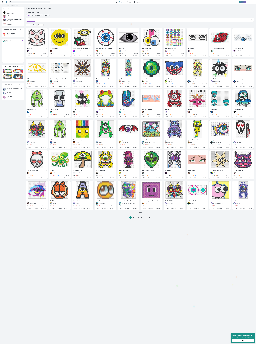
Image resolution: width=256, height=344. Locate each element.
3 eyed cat (29, 48)
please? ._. (98, 201)
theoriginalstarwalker (126, 172)
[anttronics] (97, 173)
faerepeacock (193, 172)
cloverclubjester (102, 111)
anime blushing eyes (238, 79)
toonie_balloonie (170, 81)
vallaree (100, 142)
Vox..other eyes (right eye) (217, 48)
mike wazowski (54, 140)
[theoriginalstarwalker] (120, 173)
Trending (44, 19)
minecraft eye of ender (147, 79)
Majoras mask (30, 140)
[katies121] (143, 81)
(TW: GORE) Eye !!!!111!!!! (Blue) (104, 48)
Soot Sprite (213, 79)
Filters (41, 24)
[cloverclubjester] (97, 112)
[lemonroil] (120, 51)
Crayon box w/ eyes (78, 140)
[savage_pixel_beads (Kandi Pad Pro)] (120, 81)
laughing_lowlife (170, 50)
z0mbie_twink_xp (217, 142)
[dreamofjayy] (74, 173)
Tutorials (138, 2)
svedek (54, 203)
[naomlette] (189, 112)
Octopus (52, 170)
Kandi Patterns (7, 5)
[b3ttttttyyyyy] (212, 51)
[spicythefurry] (28, 203)
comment (113, 53)
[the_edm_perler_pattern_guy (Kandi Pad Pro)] (120, 112)
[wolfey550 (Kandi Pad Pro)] (51, 173)
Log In (251, 2)
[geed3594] (234, 142)
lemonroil (124, 50)
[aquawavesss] (97, 203)
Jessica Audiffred (77, 201)
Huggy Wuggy (168, 79)
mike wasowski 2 (31, 109)
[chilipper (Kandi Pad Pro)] (212, 173)
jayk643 (238, 111)
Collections (38, 15)
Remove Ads (5, 41)
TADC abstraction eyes (170, 48)
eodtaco (238, 203)
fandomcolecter (10, 13)
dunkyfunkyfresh (56, 50)
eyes (8, 12)
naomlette (192, 111)
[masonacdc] (28, 142)
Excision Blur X (168, 170)
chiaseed (78, 111)
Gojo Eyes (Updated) (147, 109)
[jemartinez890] (74, 81)
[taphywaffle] (28, 81)
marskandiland (170, 111)
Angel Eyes (76, 79)
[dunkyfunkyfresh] (51, 51)
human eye (30, 201)
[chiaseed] (74, 112)
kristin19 (77, 142)
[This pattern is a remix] (27, 79)
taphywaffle (32, 81)
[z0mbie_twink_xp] (212, 142)
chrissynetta (170, 142)
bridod (191, 142)
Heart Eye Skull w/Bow (32, 170)
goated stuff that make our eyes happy (14, 19)
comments (44, 53)
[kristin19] (74, 142)
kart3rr (146, 203)
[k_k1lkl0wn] (143, 51)
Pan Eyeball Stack (146, 48)
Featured (38, 19)
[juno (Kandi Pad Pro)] (28, 51)
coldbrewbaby (193, 50)
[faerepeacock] (189, 173)
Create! (243, 2)
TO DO (8, 23)
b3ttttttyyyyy (216, 50)
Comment (37, 55)
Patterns (30, 15)
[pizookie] (97, 51)
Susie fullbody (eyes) (124, 170)
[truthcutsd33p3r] (212, 81)
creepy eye (121, 48)
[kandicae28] (234, 51)
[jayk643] (234, 112)
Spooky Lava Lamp (123, 79)
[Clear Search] (26, 12)
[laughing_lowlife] (166, 51)
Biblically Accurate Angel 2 (217, 170)
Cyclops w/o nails (100, 170)
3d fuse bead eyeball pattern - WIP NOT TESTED (59, 79)
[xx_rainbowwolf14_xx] (212, 203)
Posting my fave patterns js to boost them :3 (18, 88)
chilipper (215, 172)
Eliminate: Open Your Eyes (125, 201)
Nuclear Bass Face (146, 140)
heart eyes (236, 140)
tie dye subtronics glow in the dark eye (104, 79)
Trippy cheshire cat (238, 170)
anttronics (101, 172)
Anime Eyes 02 (191, 170)
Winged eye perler (238, 48)
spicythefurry (33, 203)
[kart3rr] (143, 203)
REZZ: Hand (122, 109)
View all (21, 29)
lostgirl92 (169, 172)
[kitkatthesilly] (51, 81)
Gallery (123, 2)
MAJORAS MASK (169, 201)
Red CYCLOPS (168, 109)
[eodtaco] (234, 203)
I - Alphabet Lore (54, 109)
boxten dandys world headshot (150, 201)
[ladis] (143, 112)
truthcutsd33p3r (217, 81)
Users (47, 15)
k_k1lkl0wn (147, 50)
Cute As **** (191, 109)
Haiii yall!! (9, 96)
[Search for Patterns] (10, 2)
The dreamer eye (32, 79)
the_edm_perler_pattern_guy (128, 111)
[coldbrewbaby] (189, 51)
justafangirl (9, 24)
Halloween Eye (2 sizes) (194, 201)
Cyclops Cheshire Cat (193, 140)
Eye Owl (167, 140)
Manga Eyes (191, 48)
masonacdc (32, 142)
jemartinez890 (79, 81)
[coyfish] (97, 81)
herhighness (170, 203)
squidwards (214, 109)
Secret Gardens (11, 33)
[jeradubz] (143, 173)
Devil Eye (121, 140)
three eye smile (54, 48)
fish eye (213, 140)
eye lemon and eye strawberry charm (81, 48)
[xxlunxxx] (234, 173)
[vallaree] (97, 142)
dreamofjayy (78, 172)
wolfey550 (55, 172)
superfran (78, 203)
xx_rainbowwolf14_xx (218, 203)
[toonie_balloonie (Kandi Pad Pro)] (166, 81)
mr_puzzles (9, 20)
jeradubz (146, 172)
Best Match (31, 19)
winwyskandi (9, 98)
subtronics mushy (77, 170)
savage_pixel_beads (126, 81)
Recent (57, 19)
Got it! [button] (243, 340)
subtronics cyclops (192, 79)
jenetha (8, 17)
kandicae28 (238, 50)
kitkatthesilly (55, 81)
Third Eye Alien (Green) (148, 170)
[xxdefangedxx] (120, 142)
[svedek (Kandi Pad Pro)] (51, 203)
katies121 (146, 81)
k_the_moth (78, 50)
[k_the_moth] (74, 51)
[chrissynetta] (166, 142)
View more (21, 84)
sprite (74, 109)
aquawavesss (102, 203)
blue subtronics (239, 109)
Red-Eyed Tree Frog (101, 109)
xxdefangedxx (125, 142)
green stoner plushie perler (103, 140)
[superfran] (74, 203)
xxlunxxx (238, 172)
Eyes (8, 15)
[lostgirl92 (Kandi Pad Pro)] (166, 173)
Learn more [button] (249, 337)
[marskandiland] (166, 112)
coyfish (100, 81)
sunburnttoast (10, 90)
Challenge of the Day (11, 34)
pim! (212, 201)
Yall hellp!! (9, 92)
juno (31, 50)
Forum (130, 2)
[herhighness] (166, 203)
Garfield (52, 201)
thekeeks (9, 94)
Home (116, 2)
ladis (146, 111)
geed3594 (238, 142)
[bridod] (189, 142)
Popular (51, 19)
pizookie (100, 50)
